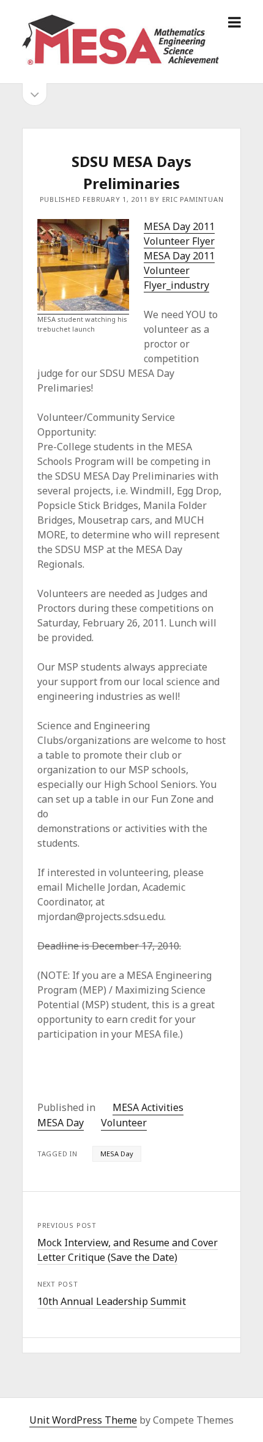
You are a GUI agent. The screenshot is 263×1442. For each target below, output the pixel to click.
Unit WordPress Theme (83, 1420)
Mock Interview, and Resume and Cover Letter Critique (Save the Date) (127, 1250)
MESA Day (60, 1122)
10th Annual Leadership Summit (111, 1301)
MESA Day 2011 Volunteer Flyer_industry (179, 270)
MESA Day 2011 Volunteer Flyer (179, 234)
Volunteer (124, 1122)
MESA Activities (148, 1107)
